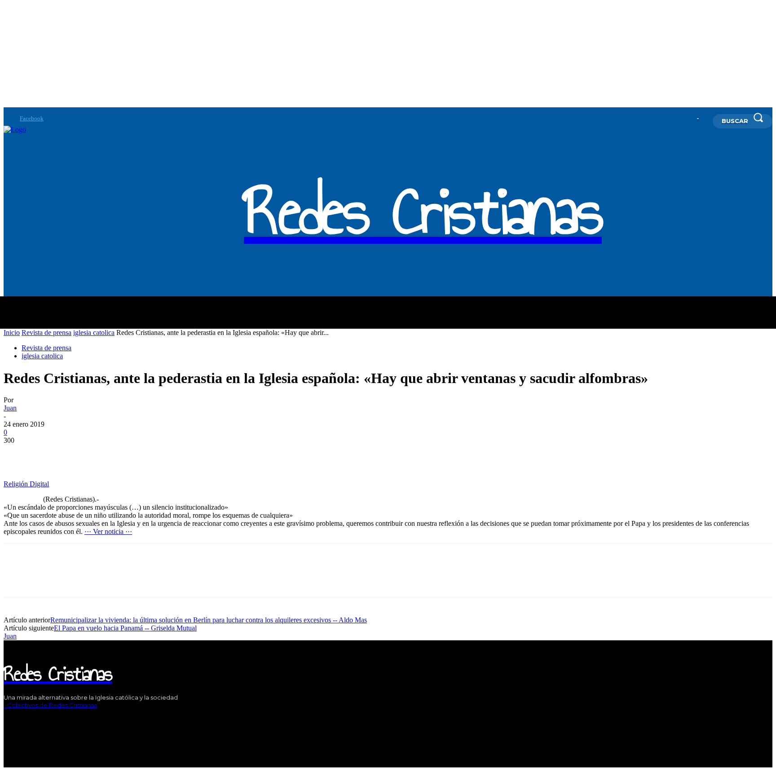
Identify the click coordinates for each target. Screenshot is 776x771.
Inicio (12, 332)
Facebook (32, 118)
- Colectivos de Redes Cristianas (50, 705)
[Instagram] (18, 720)
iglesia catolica (94, 332)
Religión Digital (26, 484)
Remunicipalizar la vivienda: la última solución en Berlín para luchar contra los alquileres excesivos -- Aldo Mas (208, 620)
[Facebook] (7, 118)
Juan (10, 408)
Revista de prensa (46, 332)
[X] (46, 720)
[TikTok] (32, 720)
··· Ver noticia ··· (108, 531)
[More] (51, 454)
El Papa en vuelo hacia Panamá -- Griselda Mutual (125, 628)
